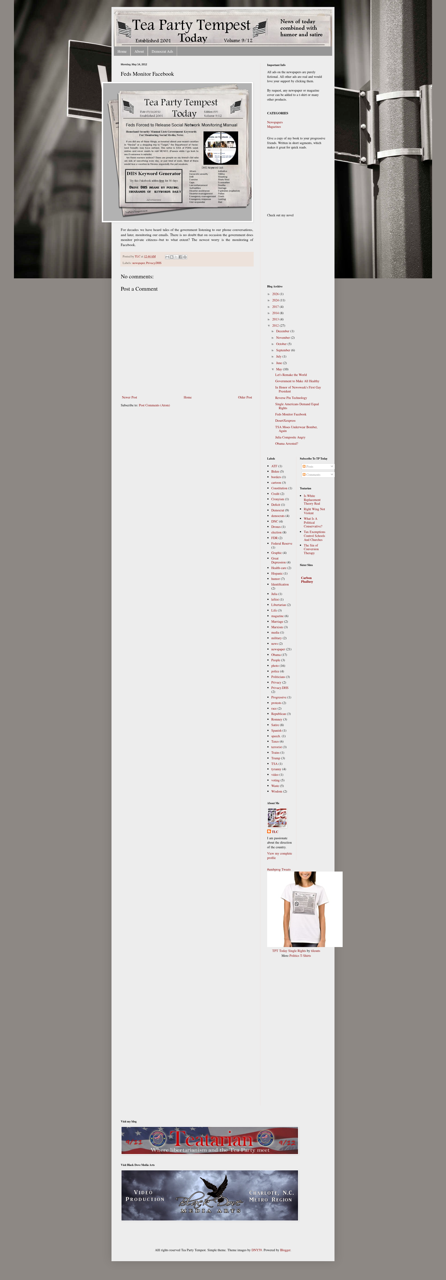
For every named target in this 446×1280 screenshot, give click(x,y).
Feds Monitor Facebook (290, 414)
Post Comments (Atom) (154, 405)
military (276, 638)
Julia (274, 594)
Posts (309, 466)
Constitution (279, 488)
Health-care (278, 568)
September (283, 350)
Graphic (276, 552)
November (283, 337)
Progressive (278, 697)
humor (275, 578)
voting (275, 780)
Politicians (278, 677)
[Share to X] (176, 257)
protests (276, 703)
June (279, 363)
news (274, 643)
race (274, 708)
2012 (276, 325)
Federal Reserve (281, 543)
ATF (274, 466)
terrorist (276, 747)
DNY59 (257, 1250)
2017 (276, 306)
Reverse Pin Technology (291, 397)
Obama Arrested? (286, 443)
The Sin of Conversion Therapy (311, 549)
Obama (276, 654)
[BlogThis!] (171, 257)
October (282, 344)
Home (122, 51)
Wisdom (276, 791)
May (279, 369)
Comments (312, 474)
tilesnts (315, 950)
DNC (274, 521)
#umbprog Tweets (279, 869)
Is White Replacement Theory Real (312, 500)
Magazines (274, 126)
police (275, 671)
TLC (138, 256)
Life (274, 610)
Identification (280, 584)
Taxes (275, 741)
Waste (275, 785)
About (139, 51)
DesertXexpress (285, 420)
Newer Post (129, 397)
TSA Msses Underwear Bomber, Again (296, 429)
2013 (276, 319)
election (276, 532)
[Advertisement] (285, 1034)
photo (275, 665)
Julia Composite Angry (290, 437)
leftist (275, 599)
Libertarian (278, 604)
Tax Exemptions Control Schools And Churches (314, 536)
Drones (276, 526)
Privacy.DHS (153, 263)
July (279, 356)
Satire (275, 725)
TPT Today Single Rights (289, 950)
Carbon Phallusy (307, 579)
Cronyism (277, 499)
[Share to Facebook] (180, 257)
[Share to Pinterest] (185, 257)
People (275, 660)
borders (276, 477)
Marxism (277, 627)
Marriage (277, 621)
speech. (276, 736)
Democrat (277, 510)
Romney (276, 719)
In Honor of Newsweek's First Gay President (298, 389)
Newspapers (275, 122)
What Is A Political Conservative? (313, 522)
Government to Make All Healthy (297, 381)
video (275, 774)
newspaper (138, 263)
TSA (274, 763)
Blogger (285, 1250)
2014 (276, 313)
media (275, 632)
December (283, 331)
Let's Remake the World (291, 374)
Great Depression (278, 560)
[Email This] (167, 257)
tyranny (276, 769)
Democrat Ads (162, 51)
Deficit (275, 504)
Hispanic (277, 573)
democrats (278, 515)
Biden (275, 471)
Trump (275, 758)
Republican (278, 713)
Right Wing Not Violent (314, 511)
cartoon (276, 482)
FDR (274, 538)
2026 (276, 294)
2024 (276, 300)
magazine (277, 616)
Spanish (276, 730)
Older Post (245, 397)
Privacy (276, 682)
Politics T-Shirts (300, 955)
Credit (275, 493)
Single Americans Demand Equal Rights (297, 406)
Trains (275, 752)
